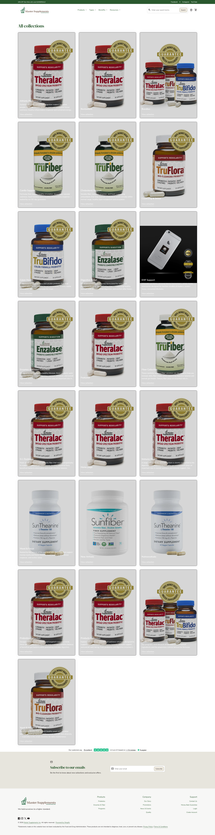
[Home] (35, 10)
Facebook (174, 2)
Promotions (147, 805)
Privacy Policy (148, 827)
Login (195, 809)
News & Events (145, 809)
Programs (101, 809)
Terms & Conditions (161, 827)
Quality (148, 812)
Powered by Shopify (63, 822)
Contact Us (193, 801)
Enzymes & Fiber (99, 805)
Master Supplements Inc (32, 822)
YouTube (194, 2)
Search (183, 10)
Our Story (147, 801)
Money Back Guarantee (189, 805)
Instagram (185, 2)
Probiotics (101, 801)
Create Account (191, 812)
